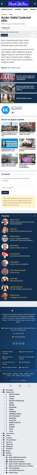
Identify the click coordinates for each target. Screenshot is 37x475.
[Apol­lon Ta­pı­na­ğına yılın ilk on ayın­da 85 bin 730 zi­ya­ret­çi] (9, 127)
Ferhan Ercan (15, 236)
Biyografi (9, 446)
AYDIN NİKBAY (14, 262)
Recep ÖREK (13, 278)
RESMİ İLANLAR (7, 9)
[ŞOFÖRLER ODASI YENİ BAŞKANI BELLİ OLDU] (9, 143)
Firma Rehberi (11, 440)
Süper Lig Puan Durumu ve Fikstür (21, 466)
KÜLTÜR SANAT (14, 416)
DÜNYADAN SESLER (16, 281)
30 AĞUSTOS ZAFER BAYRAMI (20, 256)
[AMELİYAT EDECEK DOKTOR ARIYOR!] (27, 143)
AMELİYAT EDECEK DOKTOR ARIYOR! (27, 150)
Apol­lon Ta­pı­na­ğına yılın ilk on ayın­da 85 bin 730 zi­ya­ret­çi (9, 134)
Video (8, 435)
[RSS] (23, 343)
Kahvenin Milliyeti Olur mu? (19, 248)
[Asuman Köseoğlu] (4, 288)
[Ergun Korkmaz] (5, 110)
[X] (16, 343)
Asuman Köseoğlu (16, 287)
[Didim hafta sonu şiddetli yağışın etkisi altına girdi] (9, 158)
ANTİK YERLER (14, 394)
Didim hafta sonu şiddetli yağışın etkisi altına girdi (8, 165)
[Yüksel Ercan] (4, 296)
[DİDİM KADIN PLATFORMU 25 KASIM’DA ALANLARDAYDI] (27, 158)
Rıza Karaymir (15, 254)
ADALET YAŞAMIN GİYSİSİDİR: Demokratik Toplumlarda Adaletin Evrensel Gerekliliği (21, 239)
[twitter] (20, 385)
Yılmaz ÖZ (13, 229)
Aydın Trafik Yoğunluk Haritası (26, 358)
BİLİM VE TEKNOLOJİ (16, 401)
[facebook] (10, 385)
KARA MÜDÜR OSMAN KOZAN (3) (21, 231)
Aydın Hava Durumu (28, 351)
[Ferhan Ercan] (4, 238)
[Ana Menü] (2, 4)
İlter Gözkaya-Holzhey (18, 270)
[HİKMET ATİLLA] (4, 222)
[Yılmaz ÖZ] (4, 230)
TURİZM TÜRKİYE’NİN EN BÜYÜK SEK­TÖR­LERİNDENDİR (22, 223)
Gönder (5, 192)
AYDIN (32, 374)
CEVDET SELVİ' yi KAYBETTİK (19, 264)
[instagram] (29, 385)
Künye (8, 451)
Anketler (9, 449)
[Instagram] (20, 343)
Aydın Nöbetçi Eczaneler (8, 352)
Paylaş (5, 35)
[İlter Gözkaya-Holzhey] (4, 271)
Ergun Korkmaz (16, 109)
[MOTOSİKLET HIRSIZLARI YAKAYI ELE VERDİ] (27, 127)
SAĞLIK (28, 375)
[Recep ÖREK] (4, 279)
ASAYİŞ (23, 375)
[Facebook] (13, 343)
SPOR (13, 375)
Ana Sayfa (9, 390)
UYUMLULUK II (15, 272)
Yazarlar (9, 438)
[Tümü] (35, 216)
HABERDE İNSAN (15, 414)
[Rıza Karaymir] (4, 255)
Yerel (11, 14)
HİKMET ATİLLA (14, 220)
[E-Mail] (12, 112)
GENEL (25, 9)
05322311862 (19, 333)
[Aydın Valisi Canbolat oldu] (18, 32)
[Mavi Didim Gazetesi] (18, 4)
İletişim (8, 453)
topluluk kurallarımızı (18, 198)
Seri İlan (9, 442)
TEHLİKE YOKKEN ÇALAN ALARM (21, 289)
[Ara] (35, 4)
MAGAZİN (12, 418)
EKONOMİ (12, 407)
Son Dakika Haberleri (10, 367)
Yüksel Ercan (14, 295)
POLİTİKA (12, 420)
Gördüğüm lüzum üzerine (18, 297)
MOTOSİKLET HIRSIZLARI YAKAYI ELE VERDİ (26, 133)
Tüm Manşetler (25, 362)
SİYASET (33, 9)
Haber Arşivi (25, 367)
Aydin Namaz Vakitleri (8, 358)
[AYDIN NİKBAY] (4, 263)
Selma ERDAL (14, 245)
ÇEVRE (8, 375)
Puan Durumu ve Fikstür (9, 363)
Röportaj (9, 444)
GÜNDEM (18, 9)
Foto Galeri (10, 433)
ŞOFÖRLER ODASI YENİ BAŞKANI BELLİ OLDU (8, 150)
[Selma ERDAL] (4, 246)
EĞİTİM (18, 375)
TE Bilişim (23, 380)
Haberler (4, 14)
